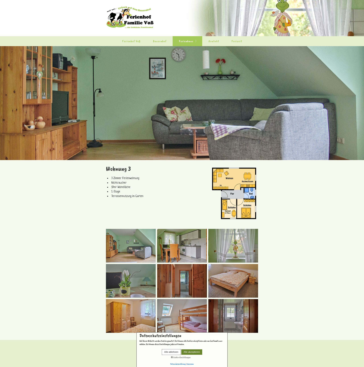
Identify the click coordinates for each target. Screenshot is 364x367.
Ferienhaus (186, 41)
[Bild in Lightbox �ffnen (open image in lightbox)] (131, 245)
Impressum (190, 364)
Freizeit (236, 41)
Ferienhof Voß (131, 41)
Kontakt (214, 41)
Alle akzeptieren (192, 352)
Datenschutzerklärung (177, 364)
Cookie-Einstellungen (181, 357)
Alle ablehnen (171, 352)
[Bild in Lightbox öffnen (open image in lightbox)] (234, 193)
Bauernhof (160, 41)
